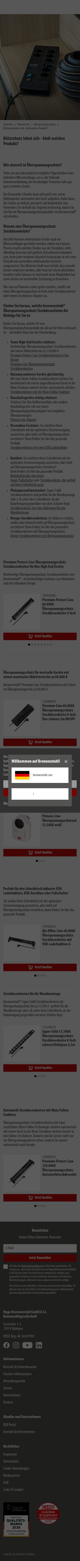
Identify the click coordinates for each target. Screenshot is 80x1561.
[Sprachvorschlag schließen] (66, 761)
